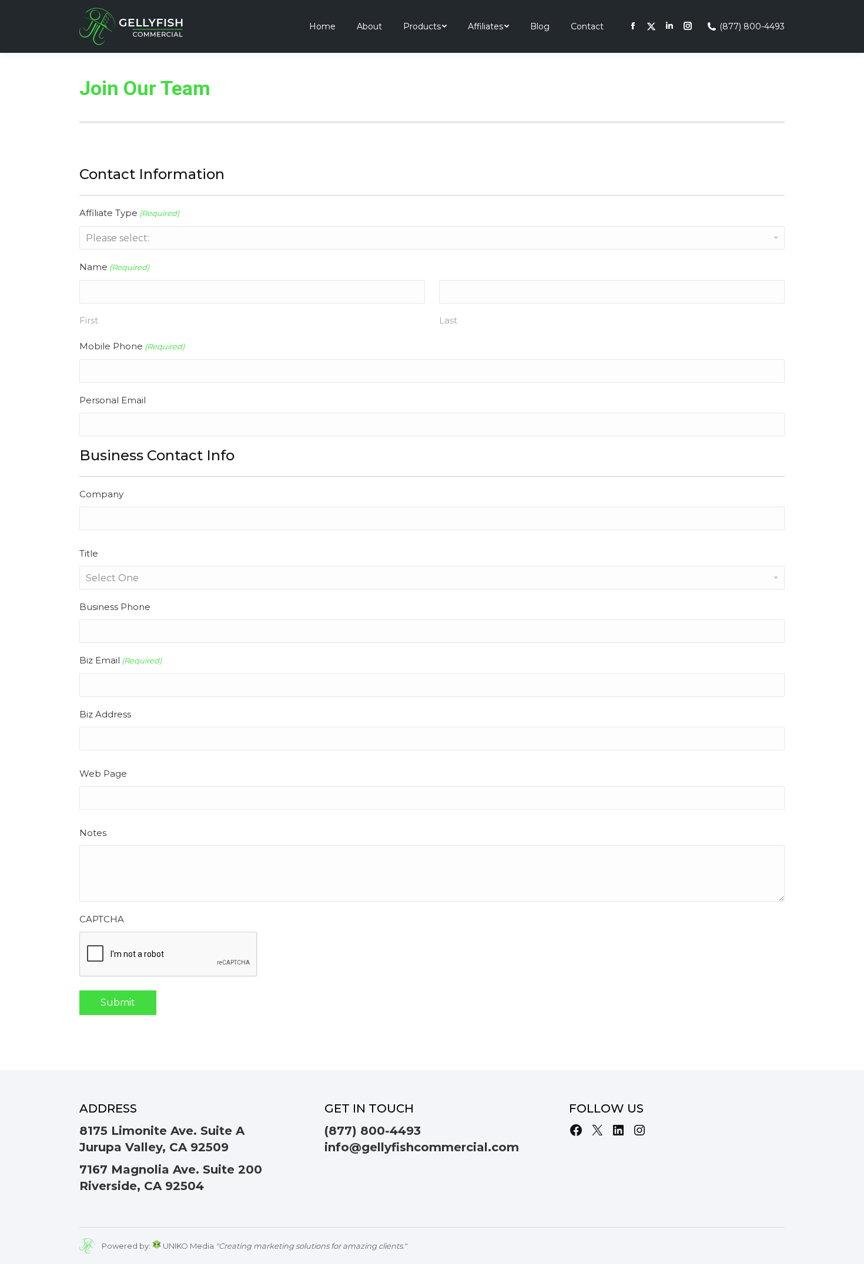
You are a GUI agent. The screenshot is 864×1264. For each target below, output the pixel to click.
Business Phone (114, 606)
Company (101, 494)
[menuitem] (322, 26)
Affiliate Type (129, 212)
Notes (92, 832)
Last (448, 320)
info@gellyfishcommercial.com (421, 1147)
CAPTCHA (101, 919)
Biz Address (105, 714)
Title (88, 553)
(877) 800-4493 (752, 26)
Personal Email (112, 400)
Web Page (103, 773)
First (88, 320)
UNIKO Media (187, 1245)
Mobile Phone (132, 346)
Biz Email (120, 660)
